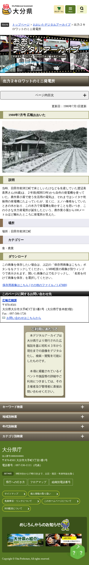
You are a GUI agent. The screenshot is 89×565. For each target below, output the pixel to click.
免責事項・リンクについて (18, 501)
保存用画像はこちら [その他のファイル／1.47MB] (34, 285)
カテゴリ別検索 (12, 436)
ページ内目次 (44, 95)
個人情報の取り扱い (40, 494)
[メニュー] (70, 9)
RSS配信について (13, 508)
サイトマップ (11, 494)
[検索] (82, 9)
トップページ (21, 24)
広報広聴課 (9, 300)
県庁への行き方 (15, 482)
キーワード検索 (12, 406)
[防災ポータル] (59, 9)
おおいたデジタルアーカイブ (52, 24)
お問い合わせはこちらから (23, 318)
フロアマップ (38, 482)
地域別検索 (9, 416)
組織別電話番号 (61, 482)
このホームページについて (57, 501)
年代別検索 (9, 426)
